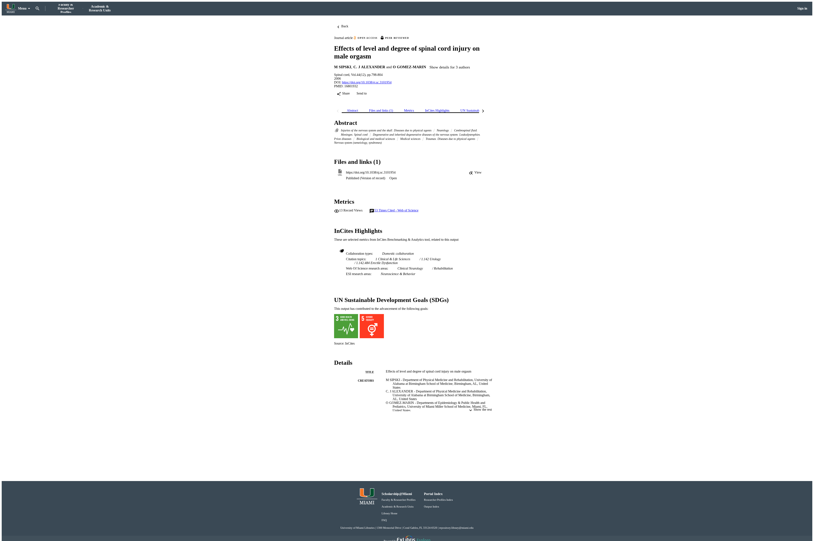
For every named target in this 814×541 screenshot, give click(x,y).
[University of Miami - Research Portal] (10, 8)
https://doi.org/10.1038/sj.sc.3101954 (367, 82)
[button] (475, 172)
